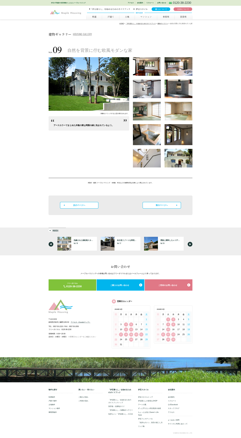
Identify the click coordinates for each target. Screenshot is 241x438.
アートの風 (142, 405)
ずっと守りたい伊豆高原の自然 (149, 408)
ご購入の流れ (83, 397)
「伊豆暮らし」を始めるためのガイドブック (141, 23)
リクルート (150, 3)
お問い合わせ (161, 3)
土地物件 (52, 405)
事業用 (165, 16)
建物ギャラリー (163, 23)
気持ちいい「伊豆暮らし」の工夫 (120, 414)
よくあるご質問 (173, 420)
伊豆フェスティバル (145, 419)
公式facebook (173, 405)
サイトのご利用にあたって (178, 424)
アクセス (131, 3)
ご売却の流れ (83, 401)
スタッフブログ (173, 408)
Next (190, 244)
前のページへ (162, 205)
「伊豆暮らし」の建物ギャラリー (120, 410)
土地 (127, 16)
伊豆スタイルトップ (145, 397)
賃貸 (183, 16)
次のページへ (79, 205)
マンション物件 (54, 408)
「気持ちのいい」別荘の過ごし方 (150, 422)
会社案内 (140, 3)
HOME (121, 23)
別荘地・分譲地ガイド (116, 406)
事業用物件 (53, 412)
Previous (51, 244)
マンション (146, 16)
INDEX (55, 230)
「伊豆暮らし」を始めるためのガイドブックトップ (119, 401)
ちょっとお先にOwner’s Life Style (148, 413)
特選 (94, 16)
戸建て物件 (53, 401)
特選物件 (52, 397)
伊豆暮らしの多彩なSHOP (147, 401)
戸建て (110, 16)
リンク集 (141, 426)
